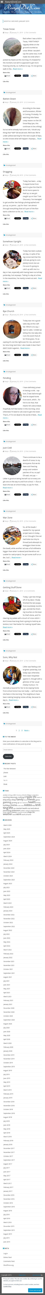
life (11, 808)
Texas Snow (9, 29)
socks (5, 812)
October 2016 (8, 1203)
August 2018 (7, 1117)
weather (7, 814)
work (18, 814)
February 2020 (8, 1047)
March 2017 (7, 1183)
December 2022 (8, 915)
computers (35, 795)
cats (14, 795)
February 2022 (8, 954)
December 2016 (8, 1195)
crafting (21, 797)
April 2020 (6, 1039)
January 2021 (7, 1004)
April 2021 (6, 993)
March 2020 (7, 1043)
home (14, 805)
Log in (5, 1253)
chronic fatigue (27, 795)
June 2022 (6, 938)
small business (35, 811)
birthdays (10, 795)
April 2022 (6, 946)
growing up (15, 803)
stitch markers (12, 812)
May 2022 (6, 942)
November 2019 (8, 1059)
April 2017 (6, 1180)
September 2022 (9, 926)
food (25, 800)
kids (33, 805)
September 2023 (9, 880)
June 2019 (6, 1078)
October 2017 (8, 1156)
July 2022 (6, 934)
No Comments (31, 32)
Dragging (7, 171)
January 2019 (7, 1098)
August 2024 (7, 841)
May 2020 (6, 1035)
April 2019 (6, 1086)
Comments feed (8, 1261)
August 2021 (7, 977)
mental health (21, 808)
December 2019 (8, 1055)
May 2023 (6, 895)
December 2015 (8, 1226)
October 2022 (8, 922)
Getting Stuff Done (12, 587)
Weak (5, 784)
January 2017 (7, 1191)
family (19, 799)
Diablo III (39, 797)
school (28, 811)
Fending (7, 378)
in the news (20, 805)
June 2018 (6, 1125)
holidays (6, 805)
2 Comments (30, 102)
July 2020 (6, 1028)
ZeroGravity (36, 1275)
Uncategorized (10, 92)
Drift (4, 776)
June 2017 (6, 1172)
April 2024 (6, 852)
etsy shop (11, 799)
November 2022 (8, 919)
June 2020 (6, 1032)
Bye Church (8, 311)
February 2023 (8, 907)
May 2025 (6, 829)
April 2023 (6, 899)
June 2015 (6, 1242)
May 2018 (6, 1129)
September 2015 (9, 1230)
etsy (5, 799)
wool (14, 814)
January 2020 (7, 1051)
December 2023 (8, 868)
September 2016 (9, 1207)
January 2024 (7, 864)
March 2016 (7, 1222)
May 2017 (6, 1176)
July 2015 (6, 1238)
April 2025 (6, 833)
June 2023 (6, 891)
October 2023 (8, 876)
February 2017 (8, 1187)
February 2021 (8, 1000)
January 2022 (7, 957)
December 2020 (8, 1008)
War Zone (7, 517)
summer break (22, 812)
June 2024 (6, 849)
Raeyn (6, 32)
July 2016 (6, 1215)
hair (21, 802)
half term (25, 802)
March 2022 (7, 950)
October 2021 (8, 969)
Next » (26, 730)
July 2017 (6, 1168)
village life (31, 812)
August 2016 (7, 1211)
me (14, 808)
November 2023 (8, 872)
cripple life (30, 797)
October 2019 (8, 1063)
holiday (38, 802)
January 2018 (7, 1144)
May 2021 (6, 989)
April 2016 (6, 1218)
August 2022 (7, 930)
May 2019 (6, 1082)
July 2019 (6, 1074)
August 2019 (7, 1070)
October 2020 (8, 1016)
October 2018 (8, 1109)
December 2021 (8, 961)
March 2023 (7, 903)
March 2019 (7, 1090)
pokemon (16, 810)
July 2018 (6, 1121)
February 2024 (8, 860)
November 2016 (8, 1199)
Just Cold (7, 447)
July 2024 (6, 845)
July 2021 (6, 981)
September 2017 (9, 1160)
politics (23, 811)
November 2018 (8, 1106)
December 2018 (8, 1102)
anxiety (5, 795)
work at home (26, 814)
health (32, 802)
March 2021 (7, 996)
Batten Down (9, 98)
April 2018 (6, 1133)
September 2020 (9, 1020)
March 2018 (7, 1137)
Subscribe (8, 756)
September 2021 (9, 973)
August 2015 (7, 1234)
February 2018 (8, 1141)
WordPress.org (8, 1265)
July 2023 (6, 887)
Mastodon (22, 1275)
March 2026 (7, 825)
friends (31, 799)
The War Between (9, 769)
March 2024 (7, 856)
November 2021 (8, 965)
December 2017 (8, 1148)
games (37, 800)
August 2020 (7, 1024)
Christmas (19, 795)
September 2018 (9, 1113)
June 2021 (6, 985)
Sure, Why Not (10, 657)
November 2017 (8, 1152)
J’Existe (5, 773)
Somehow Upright (12, 241)
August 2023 (7, 883)
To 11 (5, 780)
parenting (7, 810)
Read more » (18, 69)
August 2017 (7, 1164)
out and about (33, 808)
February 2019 (8, 1094)
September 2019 (9, 1067)
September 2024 (9, 837)
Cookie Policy (7, 1286)
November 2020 (8, 1012)
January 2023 (7, 911)
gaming (7, 802)
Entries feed (7, 1257)
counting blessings (10, 797)
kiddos (28, 805)
